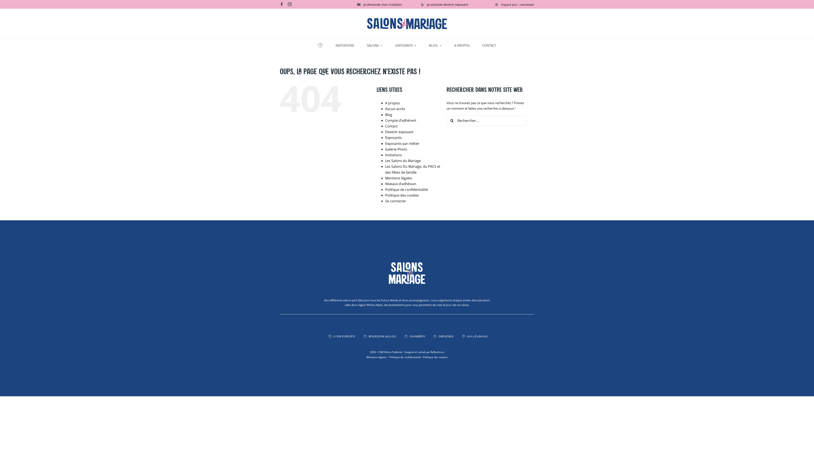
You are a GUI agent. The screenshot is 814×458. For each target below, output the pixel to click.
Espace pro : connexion (517, 5)
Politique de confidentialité (406, 189)
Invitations (393, 155)
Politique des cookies (402, 195)
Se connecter (395, 201)
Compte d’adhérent (400, 120)
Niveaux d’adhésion (400, 184)
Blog (388, 114)
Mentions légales (398, 178)
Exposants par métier (402, 143)
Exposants (393, 137)
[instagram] (290, 4)
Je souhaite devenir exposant (447, 5)
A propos (392, 103)
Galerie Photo (396, 149)
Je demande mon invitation (383, 5)
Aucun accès (395, 108)
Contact (391, 126)
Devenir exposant (399, 132)
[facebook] (282, 4)
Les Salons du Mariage (403, 160)
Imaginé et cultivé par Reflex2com (424, 352)
